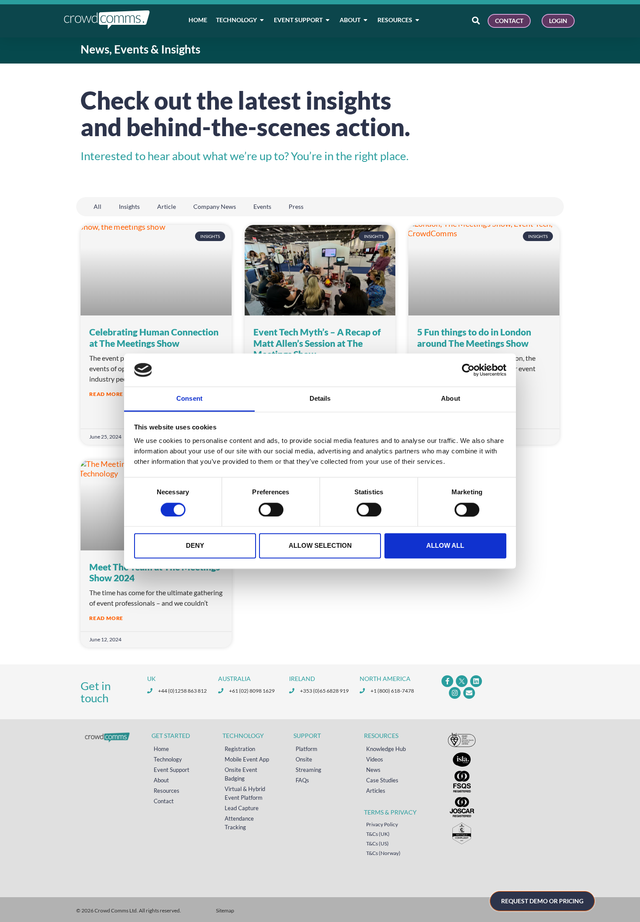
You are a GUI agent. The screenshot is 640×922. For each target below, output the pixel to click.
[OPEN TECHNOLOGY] (262, 19)
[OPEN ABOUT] (366, 19)
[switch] (271, 509)
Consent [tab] (189, 398)
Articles (375, 790)
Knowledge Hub (386, 748)
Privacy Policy (382, 824)
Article (166, 206)
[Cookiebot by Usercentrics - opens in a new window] (468, 369)
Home (161, 748)
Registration (240, 748)
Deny (195, 546)
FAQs (302, 780)
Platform (306, 748)
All (97, 206)
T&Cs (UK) (378, 834)
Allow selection (320, 546)
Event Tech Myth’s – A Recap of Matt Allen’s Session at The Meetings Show (317, 342)
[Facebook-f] (447, 681)
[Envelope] (469, 693)
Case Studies (382, 780)
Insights (129, 206)
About (161, 780)
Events (262, 206)
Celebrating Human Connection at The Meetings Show (154, 337)
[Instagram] (455, 693)
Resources (166, 790)
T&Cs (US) (377, 843)
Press (296, 206)
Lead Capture (242, 808)
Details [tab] (320, 398)
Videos (374, 759)
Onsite (304, 759)
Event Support (171, 769)
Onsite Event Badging (241, 774)
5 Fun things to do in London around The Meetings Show (474, 337)
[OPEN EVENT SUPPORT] (328, 19)
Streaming (308, 769)
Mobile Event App (247, 759)
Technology (168, 759)
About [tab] (450, 398)
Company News (214, 206)
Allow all (445, 546)
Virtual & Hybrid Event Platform (245, 793)
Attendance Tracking (239, 823)
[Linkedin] (476, 681)
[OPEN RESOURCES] (417, 19)
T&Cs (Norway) (383, 853)
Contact (164, 801)
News (373, 769)
